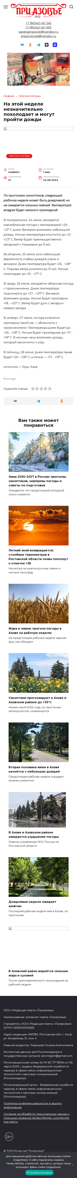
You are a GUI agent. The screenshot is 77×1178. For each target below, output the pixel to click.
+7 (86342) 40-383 (38, 27)
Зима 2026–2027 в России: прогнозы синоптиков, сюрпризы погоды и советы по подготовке (37, 481)
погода (10, 378)
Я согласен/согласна (39, 1172)
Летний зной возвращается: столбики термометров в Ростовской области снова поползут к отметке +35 (38, 557)
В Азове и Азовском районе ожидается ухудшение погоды (34, 834)
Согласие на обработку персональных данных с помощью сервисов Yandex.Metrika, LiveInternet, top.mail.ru (37, 1117)
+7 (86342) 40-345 (38, 23)
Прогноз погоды (19, 156)
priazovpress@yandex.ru (38, 36)
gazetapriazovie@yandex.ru (38, 32)
